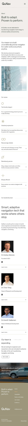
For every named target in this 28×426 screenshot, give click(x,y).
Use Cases (17, 400)
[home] (6, 4)
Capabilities (17, 394)
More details (5, 356)
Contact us (5, 377)
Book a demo (14, 377)
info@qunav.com (18, 409)
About (16, 391)
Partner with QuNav (19, 397)
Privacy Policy (24, 420)
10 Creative (9, 420)
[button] (25, 3)
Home (16, 389)
